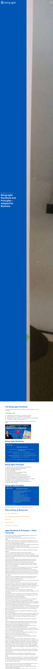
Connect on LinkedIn (9, 522)
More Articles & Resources (16, 510)
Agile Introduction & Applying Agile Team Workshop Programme (17, 516)
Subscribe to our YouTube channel (11, 525)
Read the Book (8, 519)
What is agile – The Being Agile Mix (11, 513)
